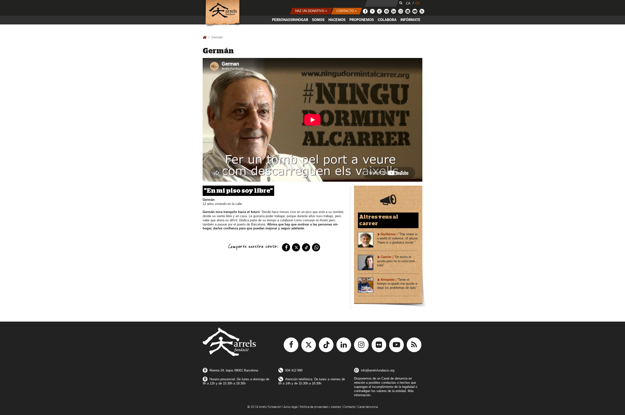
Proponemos (361, 20)
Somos (318, 20)
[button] (311, 11)
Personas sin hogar (290, 20)
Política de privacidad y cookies (320, 407)
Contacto (349, 407)
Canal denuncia (367, 407)
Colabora (387, 20)
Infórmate (410, 20)
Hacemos (336, 20)
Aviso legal (290, 407)
